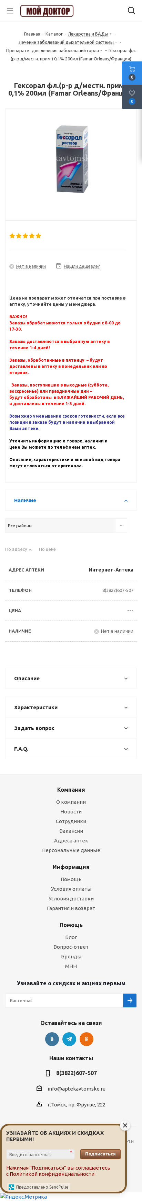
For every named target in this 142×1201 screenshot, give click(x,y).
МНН (71, 966)
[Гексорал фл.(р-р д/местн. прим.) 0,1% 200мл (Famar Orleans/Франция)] (71, 158)
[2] (19, 236)
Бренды (71, 956)
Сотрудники (71, 821)
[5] (39, 236)
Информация (71, 867)
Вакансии (71, 831)
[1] (12, 236)
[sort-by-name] (18, 552)
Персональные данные (71, 850)
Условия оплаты (71, 889)
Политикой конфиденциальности (52, 1174)
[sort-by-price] (50, 552)
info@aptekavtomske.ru (76, 1089)
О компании (71, 802)
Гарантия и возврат (71, 908)
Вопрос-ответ (71, 947)
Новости (71, 811)
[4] (32, 236)
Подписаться (100, 1154)
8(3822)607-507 (117, 590)
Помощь (71, 879)
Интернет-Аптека (111, 570)
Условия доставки (71, 898)
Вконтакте (52, 1039)
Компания (71, 790)
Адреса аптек (71, 840)
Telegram (69, 1039)
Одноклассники (86, 1039)
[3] (25, 236)
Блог (71, 937)
